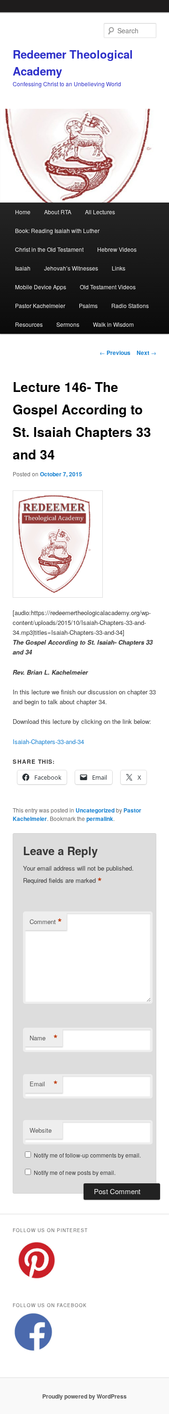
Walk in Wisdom (113, 324)
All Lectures (100, 212)
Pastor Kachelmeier (40, 305)
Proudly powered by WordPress (84, 1396)
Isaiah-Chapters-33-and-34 (48, 741)
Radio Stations (130, 305)
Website (41, 1130)
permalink (99, 818)
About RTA (57, 212)
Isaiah (23, 268)
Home (23, 212)
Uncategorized (95, 810)
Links (118, 268)
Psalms (88, 305)
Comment (46, 921)
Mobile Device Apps (40, 287)
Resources (29, 324)
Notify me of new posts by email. (74, 1172)
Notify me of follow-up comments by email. (87, 1155)
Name (44, 1037)
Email (44, 1083)
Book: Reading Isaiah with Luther (57, 230)
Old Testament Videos (108, 287)
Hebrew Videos (117, 249)
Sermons (67, 324)
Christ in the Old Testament (49, 249)
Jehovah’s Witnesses (71, 268)
